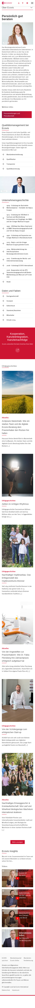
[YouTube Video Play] (17, 878)
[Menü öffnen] (32, 3)
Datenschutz (6, 990)
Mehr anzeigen (17, 842)
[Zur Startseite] (7, 3)
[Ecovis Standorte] (23, 3)
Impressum (15, 990)
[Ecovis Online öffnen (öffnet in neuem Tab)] (19, 3)
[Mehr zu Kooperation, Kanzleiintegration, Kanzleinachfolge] (17, 350)
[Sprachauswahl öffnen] (27, 3)
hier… (11, 861)
